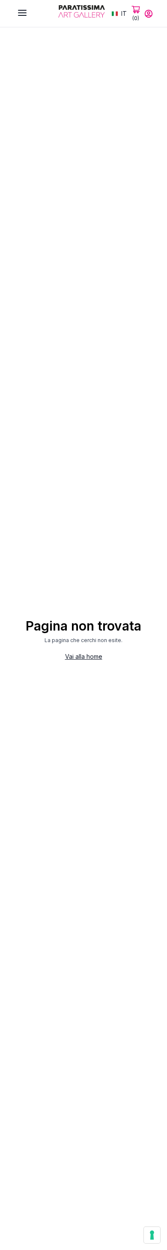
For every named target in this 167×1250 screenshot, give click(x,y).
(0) (135, 18)
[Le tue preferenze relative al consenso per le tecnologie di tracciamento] (152, 1235)
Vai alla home (83, 656)
